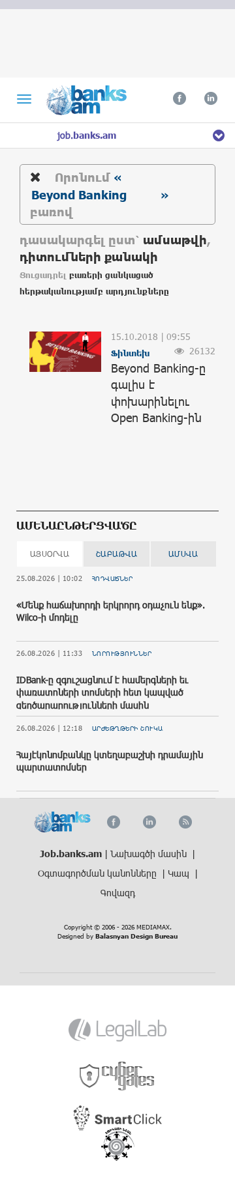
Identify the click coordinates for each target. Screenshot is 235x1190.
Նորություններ (122, 653)
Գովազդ (118, 892)
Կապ (180, 873)
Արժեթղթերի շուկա (127, 728)
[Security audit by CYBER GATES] (118, 1076)
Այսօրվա (50, 553)
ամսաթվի (175, 239)
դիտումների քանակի (89, 256)
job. (86, 135)
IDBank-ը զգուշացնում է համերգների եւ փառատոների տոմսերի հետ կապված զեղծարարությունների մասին (102, 692)
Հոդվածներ (112, 578)
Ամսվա (183, 553)
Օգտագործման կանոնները (98, 873)
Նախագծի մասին (149, 853)
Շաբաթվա (117, 553)
